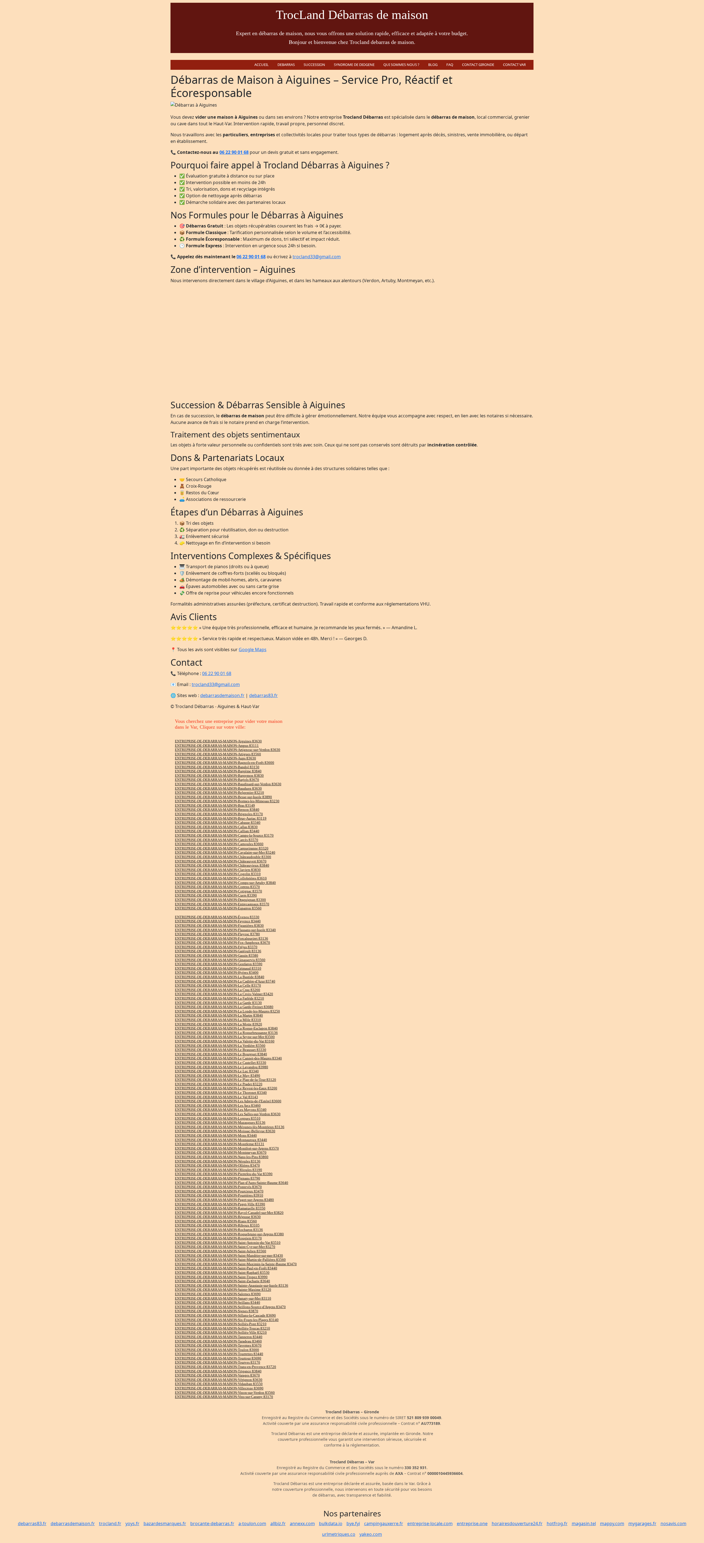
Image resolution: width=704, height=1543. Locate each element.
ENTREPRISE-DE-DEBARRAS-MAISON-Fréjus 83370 (216, 947)
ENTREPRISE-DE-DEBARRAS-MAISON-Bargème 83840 (218, 771)
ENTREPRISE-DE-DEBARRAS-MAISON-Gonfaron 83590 (218, 964)
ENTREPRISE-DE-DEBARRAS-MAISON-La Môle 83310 (218, 1020)
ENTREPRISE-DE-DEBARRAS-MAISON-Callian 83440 (217, 831)
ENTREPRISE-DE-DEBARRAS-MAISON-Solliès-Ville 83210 (221, 1332)
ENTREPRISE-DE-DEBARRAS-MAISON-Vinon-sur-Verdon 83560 (225, 1393)
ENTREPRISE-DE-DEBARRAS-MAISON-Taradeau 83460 (218, 1341)
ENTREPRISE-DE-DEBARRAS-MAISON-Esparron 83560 (218, 908)
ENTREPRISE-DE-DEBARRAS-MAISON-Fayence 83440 (218, 921)
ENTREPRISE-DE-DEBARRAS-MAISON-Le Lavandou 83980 (221, 1067)
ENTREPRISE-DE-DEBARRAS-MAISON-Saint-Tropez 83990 (221, 1277)
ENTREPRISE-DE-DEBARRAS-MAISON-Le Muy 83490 (217, 1075)
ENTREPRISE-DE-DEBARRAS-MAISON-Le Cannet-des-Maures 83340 (228, 1058)
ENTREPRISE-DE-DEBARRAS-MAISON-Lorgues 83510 (217, 1118)
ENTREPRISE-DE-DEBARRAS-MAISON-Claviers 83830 (218, 870)
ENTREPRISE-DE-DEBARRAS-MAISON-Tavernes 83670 (218, 1345)
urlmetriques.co (338, 1534)
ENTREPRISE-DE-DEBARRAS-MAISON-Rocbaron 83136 (219, 1230)
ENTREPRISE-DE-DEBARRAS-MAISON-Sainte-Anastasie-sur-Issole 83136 (231, 1285)
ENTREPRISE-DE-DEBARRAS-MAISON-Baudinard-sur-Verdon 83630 (228, 784)
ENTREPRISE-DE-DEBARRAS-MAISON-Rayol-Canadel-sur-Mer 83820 (229, 1213)
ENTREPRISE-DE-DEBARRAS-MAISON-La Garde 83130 (218, 1003)
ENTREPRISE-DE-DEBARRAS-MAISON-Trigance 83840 (218, 1371)
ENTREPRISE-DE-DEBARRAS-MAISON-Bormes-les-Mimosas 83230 (227, 801)
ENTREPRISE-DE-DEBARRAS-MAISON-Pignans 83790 (217, 1178)
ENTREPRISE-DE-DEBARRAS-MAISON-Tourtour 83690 (218, 1358)
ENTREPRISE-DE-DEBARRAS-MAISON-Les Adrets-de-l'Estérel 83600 (228, 1101)
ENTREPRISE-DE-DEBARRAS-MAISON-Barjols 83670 (217, 780)
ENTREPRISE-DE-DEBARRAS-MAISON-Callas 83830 (216, 827)
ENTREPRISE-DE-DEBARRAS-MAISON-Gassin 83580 (216, 955)
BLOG (433, 64)
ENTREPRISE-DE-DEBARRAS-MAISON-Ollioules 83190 (218, 1170)
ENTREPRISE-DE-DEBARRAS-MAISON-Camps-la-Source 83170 (224, 835)
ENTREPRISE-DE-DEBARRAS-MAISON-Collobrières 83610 (221, 878)
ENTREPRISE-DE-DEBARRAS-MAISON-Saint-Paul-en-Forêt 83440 (226, 1268)
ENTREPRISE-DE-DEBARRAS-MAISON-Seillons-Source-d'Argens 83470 (230, 1307)
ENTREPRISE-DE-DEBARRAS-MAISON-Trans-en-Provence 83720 (225, 1367)
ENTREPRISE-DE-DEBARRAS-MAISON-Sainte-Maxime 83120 (223, 1289)
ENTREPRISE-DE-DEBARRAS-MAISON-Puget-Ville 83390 (220, 1204)
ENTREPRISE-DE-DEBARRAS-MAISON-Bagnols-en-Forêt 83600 (224, 763)
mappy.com (612, 1523)
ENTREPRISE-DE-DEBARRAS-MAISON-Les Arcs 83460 (218, 1105)
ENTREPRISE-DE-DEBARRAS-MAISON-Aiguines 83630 (218, 741)
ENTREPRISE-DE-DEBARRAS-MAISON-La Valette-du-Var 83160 (224, 1041)
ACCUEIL (261, 64)
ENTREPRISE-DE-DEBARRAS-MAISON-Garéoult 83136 (218, 951)
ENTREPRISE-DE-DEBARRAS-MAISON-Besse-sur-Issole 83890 (223, 797)
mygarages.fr (642, 1523)
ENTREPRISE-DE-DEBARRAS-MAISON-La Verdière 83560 (220, 1046)
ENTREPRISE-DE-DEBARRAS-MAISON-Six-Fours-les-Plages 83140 (227, 1320)
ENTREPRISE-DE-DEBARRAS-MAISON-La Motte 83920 (218, 1024)
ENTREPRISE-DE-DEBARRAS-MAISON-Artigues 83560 (218, 754)
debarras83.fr (263, 695)
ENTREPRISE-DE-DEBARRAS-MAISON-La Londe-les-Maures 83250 (227, 1011)
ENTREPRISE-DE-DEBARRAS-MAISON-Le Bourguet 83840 (221, 1054)
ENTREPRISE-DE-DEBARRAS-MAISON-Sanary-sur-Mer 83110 (223, 1298)
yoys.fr (132, 1523)
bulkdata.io (330, 1523)
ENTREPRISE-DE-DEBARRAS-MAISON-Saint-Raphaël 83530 (222, 1272)
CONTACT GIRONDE (478, 64)
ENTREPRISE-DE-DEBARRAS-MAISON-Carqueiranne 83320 (221, 848)
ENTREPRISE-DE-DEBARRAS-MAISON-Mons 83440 (216, 1135)
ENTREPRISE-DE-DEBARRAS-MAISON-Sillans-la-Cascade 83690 (225, 1315)
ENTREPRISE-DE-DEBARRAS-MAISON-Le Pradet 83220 (218, 1084)
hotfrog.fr (557, 1523)
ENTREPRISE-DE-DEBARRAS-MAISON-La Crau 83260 (217, 990)
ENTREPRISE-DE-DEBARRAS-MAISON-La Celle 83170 (218, 985)
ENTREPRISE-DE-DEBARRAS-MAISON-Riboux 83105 (217, 1225)
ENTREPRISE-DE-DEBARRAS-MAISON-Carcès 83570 (216, 840)
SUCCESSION (314, 64)
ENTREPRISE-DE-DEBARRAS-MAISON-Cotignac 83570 (218, 891)
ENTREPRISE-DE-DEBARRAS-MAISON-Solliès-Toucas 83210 (222, 1328)
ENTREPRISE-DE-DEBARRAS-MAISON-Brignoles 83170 (219, 814)
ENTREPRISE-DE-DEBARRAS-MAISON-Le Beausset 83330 (220, 1050)
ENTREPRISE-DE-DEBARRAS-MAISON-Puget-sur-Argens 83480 (224, 1200)
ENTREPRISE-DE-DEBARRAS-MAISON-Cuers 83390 (216, 895)
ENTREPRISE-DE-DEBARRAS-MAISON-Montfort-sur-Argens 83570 (227, 1148)
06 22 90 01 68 (234, 152)
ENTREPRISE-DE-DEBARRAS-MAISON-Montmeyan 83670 (220, 1152)
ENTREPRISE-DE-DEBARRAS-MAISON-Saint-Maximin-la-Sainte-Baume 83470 (236, 1264)
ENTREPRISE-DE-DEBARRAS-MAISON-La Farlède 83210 (219, 998)
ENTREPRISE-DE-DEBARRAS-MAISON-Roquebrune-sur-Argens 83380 (229, 1234)
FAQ (449, 64)
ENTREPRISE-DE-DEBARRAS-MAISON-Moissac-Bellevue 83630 (225, 1131)
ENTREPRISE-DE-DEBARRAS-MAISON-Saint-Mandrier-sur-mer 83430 (229, 1255)
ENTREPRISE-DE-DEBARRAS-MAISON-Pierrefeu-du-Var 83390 (224, 1174)
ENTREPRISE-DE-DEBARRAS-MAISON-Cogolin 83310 (218, 874)
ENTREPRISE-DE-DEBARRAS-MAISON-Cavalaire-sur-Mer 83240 (225, 852)
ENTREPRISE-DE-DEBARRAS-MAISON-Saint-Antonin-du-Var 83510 (227, 1242)
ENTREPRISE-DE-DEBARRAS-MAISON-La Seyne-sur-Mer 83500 (225, 1037)
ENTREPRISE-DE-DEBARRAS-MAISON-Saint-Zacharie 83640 (222, 1281)
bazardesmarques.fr (165, 1523)
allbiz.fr (278, 1523)
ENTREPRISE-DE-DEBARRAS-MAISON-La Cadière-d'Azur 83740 (225, 981)
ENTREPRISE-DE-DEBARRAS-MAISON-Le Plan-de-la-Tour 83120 (225, 1080)
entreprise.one (472, 1523)
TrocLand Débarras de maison (352, 15)
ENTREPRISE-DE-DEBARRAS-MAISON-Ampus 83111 (217, 745)
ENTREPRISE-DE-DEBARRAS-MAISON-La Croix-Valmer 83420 (224, 994)
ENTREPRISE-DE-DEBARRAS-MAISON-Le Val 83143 (216, 1097)
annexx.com (302, 1523)
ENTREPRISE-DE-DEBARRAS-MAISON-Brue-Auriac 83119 (220, 818)
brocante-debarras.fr (212, 1523)
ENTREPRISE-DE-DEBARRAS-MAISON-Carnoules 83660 (219, 844)
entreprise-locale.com (430, 1523)
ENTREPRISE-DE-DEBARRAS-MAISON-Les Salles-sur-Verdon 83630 (227, 1114)
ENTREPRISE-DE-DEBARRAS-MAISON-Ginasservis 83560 (220, 960)
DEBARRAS (286, 64)
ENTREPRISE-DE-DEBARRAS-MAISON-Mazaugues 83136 (220, 1122)
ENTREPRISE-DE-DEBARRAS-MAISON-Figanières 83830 (219, 925)
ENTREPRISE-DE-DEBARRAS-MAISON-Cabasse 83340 (217, 822)
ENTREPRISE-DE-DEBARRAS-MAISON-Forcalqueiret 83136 (221, 938)
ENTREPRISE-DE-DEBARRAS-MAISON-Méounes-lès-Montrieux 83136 (229, 1127)
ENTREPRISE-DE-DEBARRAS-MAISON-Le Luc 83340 (217, 1071)
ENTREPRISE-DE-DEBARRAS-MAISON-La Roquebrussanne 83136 (226, 1033)
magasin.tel (584, 1523)
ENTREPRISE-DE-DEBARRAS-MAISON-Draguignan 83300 (220, 900)
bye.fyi (353, 1523)
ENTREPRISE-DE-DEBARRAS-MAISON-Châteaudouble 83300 (223, 857)
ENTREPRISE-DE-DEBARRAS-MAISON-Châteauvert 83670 (220, 861)
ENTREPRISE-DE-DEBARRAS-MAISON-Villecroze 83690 (219, 1388)
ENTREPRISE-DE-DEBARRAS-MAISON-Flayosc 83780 (217, 934)
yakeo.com (370, 1534)
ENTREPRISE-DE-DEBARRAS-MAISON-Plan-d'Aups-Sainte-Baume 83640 (231, 1183)
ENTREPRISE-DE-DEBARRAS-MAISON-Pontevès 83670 (218, 1187)
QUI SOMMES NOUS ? (401, 64)
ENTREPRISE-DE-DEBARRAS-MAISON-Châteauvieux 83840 (222, 865)
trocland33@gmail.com (317, 257)
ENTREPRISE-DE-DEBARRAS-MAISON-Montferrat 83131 (219, 1144)
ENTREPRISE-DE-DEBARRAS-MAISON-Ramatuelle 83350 (220, 1208)
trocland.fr (110, 1523)
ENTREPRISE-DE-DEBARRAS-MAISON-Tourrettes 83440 (219, 1354)
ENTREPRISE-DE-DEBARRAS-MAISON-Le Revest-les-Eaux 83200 (226, 1088)
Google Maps (252, 649)
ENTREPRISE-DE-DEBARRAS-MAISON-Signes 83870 (216, 1311)
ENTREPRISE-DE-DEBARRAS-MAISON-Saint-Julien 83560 (220, 1251)
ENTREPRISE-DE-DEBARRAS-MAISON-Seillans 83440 (217, 1302)
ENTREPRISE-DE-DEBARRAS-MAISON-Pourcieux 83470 (219, 1191)
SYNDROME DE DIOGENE (354, 64)
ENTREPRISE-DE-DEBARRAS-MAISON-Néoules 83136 (217, 1161)
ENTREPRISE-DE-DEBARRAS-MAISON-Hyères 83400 (216, 972)
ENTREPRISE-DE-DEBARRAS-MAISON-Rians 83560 (216, 1221)
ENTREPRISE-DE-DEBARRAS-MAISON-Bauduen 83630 (218, 788)
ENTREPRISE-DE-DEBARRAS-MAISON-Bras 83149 (215, 805)
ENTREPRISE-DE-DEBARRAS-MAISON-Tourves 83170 (217, 1362)
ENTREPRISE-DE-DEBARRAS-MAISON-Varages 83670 (217, 1375)
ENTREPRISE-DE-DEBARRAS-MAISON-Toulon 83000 (217, 1350)
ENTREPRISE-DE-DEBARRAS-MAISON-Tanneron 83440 (218, 1337)
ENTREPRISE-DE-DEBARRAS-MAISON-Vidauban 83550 (219, 1384)
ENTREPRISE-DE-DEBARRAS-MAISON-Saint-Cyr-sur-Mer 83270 (225, 1247)
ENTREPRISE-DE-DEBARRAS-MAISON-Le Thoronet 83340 (221, 1092)
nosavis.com (673, 1523)
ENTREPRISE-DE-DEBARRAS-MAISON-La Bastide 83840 (219, 977)
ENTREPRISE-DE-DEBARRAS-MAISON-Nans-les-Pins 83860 (221, 1157)
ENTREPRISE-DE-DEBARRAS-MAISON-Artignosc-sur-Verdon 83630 (227, 750)
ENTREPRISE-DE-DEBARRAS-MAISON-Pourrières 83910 (219, 1195)
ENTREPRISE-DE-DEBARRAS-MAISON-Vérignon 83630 (218, 1380)
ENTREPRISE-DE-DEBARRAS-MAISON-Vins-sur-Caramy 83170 (224, 1397)
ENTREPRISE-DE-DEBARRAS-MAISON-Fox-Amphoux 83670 (222, 942)
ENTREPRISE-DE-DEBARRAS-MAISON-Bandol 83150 (217, 767)
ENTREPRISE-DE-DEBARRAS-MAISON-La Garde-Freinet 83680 (224, 1007)
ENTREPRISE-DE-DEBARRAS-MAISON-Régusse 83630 (218, 1217)
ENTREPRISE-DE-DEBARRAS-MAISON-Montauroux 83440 (221, 1140)
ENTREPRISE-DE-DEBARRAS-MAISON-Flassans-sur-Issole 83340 (225, 930)
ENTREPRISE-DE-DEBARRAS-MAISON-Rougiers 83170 (218, 1238)
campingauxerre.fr (383, 1523)
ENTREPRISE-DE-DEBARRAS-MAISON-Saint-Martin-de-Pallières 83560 (230, 1260)
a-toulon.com (252, 1523)
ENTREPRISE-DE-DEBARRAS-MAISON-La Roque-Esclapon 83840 (226, 1028)
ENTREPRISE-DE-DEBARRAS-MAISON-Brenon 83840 (217, 809)
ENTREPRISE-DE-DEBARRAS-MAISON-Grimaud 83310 (218, 968)
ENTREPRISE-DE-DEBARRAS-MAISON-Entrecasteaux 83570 (222, 904)
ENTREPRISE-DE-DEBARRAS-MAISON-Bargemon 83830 (219, 775)
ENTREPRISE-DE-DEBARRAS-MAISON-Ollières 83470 (217, 1165)
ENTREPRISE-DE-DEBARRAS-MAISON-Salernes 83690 (218, 1294)
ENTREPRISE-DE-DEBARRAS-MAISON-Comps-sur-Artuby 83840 (225, 883)
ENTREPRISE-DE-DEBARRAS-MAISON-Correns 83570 (217, 887)
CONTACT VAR (514, 64)
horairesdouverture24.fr (517, 1523)
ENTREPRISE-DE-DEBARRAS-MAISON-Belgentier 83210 (219, 792)
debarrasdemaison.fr (222, 695)
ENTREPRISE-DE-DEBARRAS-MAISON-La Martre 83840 (219, 1015)
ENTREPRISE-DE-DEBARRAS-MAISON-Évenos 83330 (217, 917)
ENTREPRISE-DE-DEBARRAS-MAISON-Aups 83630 (215, 758)
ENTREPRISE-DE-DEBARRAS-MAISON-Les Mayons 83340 (220, 1110)
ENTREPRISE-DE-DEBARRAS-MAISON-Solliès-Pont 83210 (220, 1324)
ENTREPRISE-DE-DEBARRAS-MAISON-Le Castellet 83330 (220, 1063)
